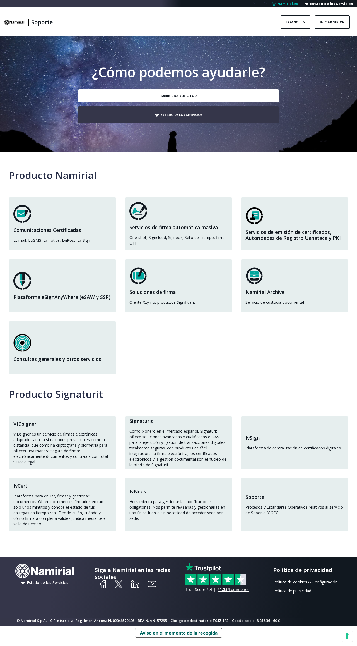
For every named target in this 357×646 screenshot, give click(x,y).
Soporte (42, 22)
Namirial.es (287, 3)
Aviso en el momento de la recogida (179, 633)
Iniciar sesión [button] (332, 22)
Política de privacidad (292, 591)
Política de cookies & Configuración (305, 582)
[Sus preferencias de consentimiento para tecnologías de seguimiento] (347, 636)
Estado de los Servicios (330, 3)
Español (293, 22)
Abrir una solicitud (179, 96)
